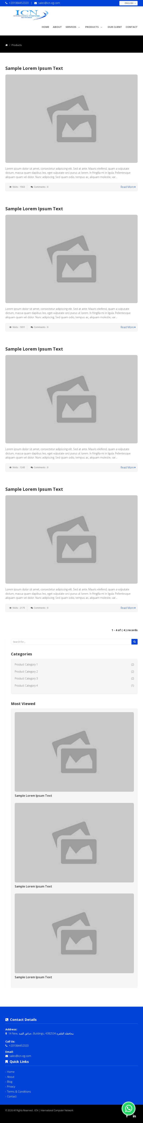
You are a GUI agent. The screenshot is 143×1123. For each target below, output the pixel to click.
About (57, 27)
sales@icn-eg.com (49, 3)
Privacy (11, 1086)
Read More (128, 187)
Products (92, 27)
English (129, 3)
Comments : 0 (41, 186)
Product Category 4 (26, 685)
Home (45, 27)
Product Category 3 (26, 678)
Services (71, 27)
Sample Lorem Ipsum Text (34, 68)
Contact (132, 27)
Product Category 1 (26, 664)
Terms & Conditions (19, 1091)
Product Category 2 (26, 671)
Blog (9, 1081)
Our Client (115, 27)
